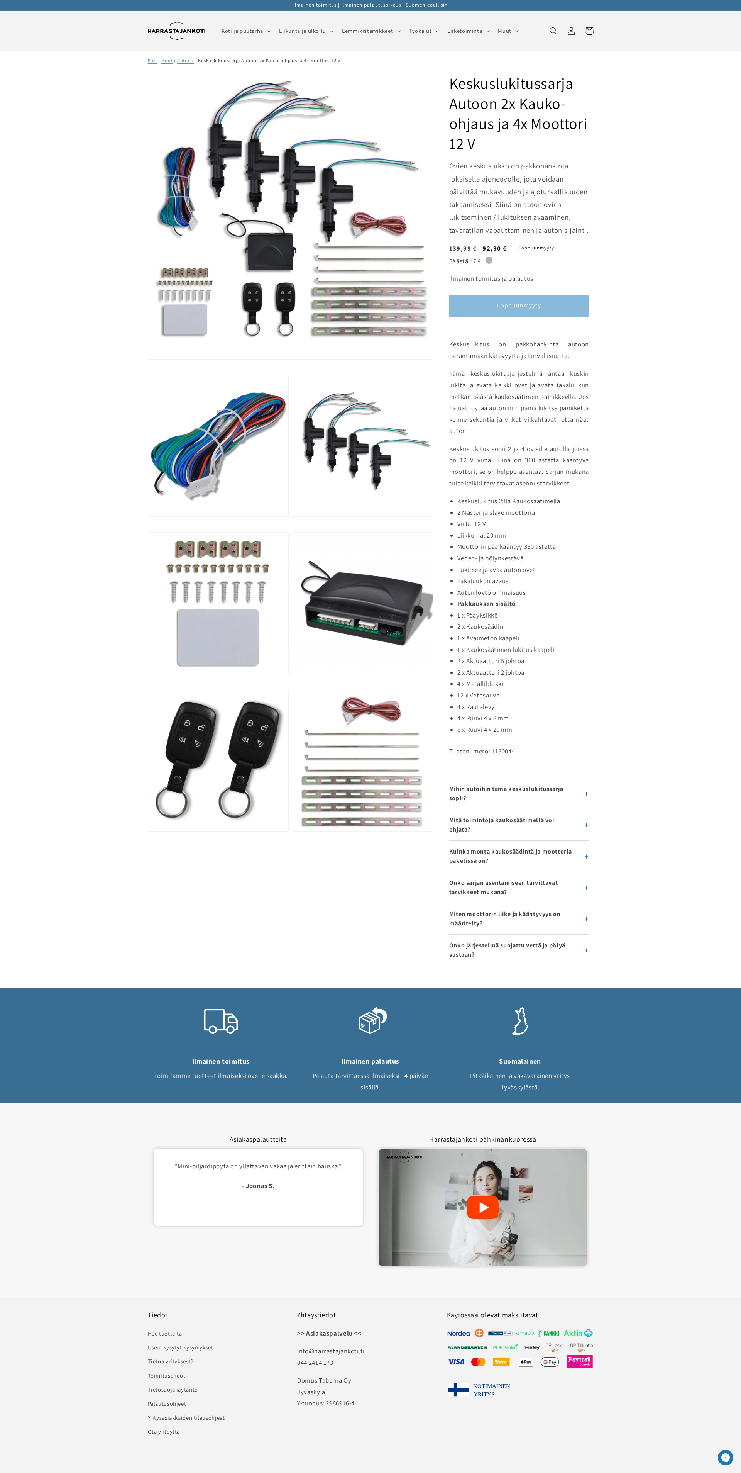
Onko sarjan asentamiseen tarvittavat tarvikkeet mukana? (503, 887)
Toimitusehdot (167, 1375)
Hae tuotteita (165, 1333)
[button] (245, 30)
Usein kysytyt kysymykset (180, 1347)
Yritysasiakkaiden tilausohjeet (186, 1417)
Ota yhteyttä (164, 1431)
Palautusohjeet (167, 1403)
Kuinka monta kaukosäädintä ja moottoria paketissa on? (510, 856)
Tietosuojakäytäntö (173, 1389)
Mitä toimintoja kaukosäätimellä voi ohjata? (501, 824)
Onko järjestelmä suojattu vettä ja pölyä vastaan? (507, 950)
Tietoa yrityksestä (171, 1361)
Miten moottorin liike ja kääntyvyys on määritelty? (505, 918)
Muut (167, 60)
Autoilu (185, 60)
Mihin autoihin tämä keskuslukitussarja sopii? (506, 793)
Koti (152, 60)
